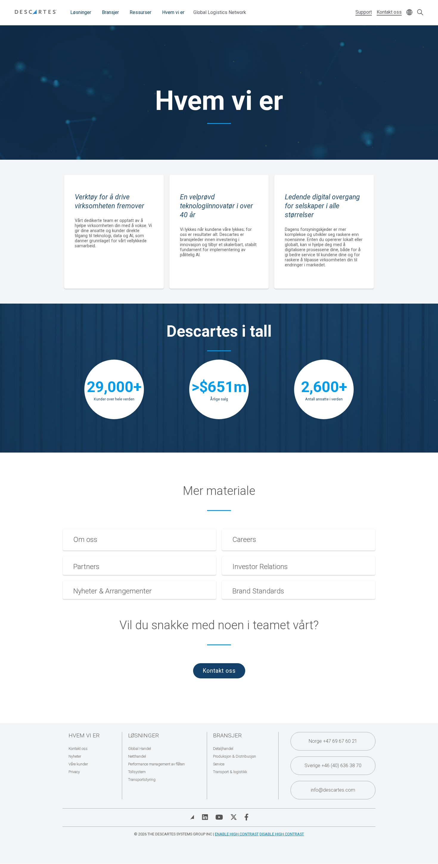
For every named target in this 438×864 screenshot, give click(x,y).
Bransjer (110, 12)
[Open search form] (420, 12)
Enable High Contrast (237, 834)
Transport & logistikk (230, 772)
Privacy (74, 772)
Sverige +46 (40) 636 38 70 (333, 765)
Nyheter (75, 756)
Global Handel (139, 748)
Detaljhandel (223, 748)
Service (218, 764)
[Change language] (409, 12)
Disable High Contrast (282, 834)
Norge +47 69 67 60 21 (333, 741)
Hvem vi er (173, 12)
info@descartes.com (333, 790)
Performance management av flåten (156, 764)
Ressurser (140, 12)
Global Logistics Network (219, 12)
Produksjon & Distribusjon (234, 756)
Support (363, 12)
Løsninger (80, 12)
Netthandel (137, 756)
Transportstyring (142, 779)
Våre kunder (78, 764)
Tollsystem (137, 772)
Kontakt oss (389, 12)
